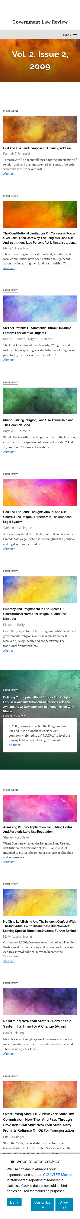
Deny (16, 1202)
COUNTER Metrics (57, 1174)
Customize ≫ (44, 1205)
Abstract (9, 174)
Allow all (66, 1205)
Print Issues (10, 110)
